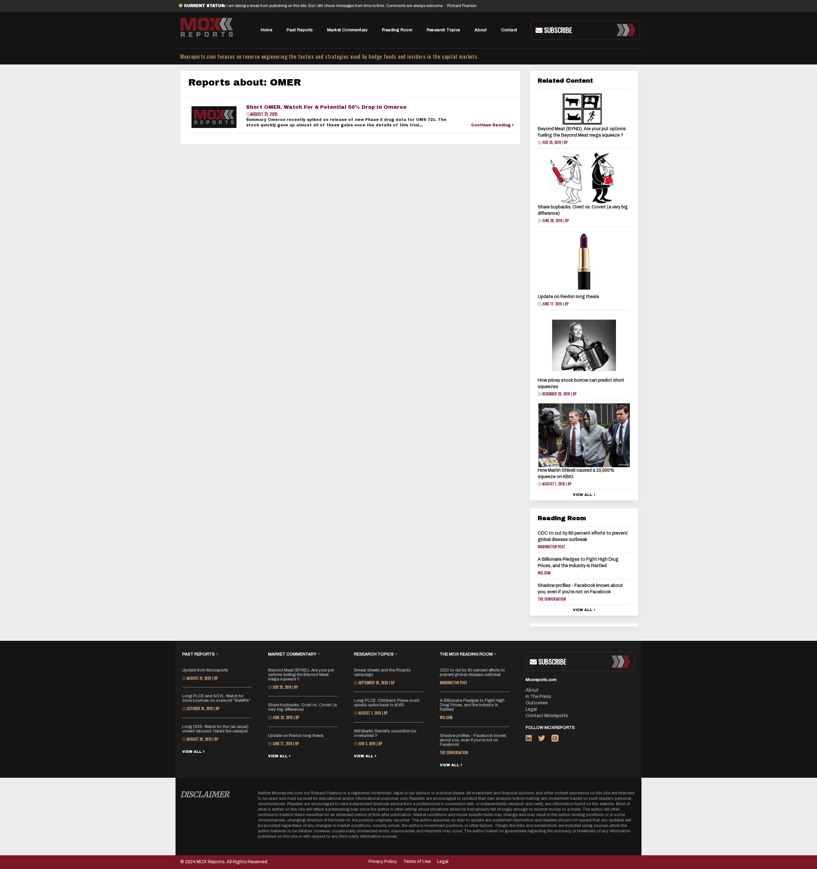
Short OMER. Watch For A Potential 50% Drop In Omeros (326, 107)
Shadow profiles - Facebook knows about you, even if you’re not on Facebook (473, 740)
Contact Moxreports (547, 715)
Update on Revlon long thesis (568, 296)
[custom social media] (554, 739)
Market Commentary (347, 30)
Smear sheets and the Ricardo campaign (382, 672)
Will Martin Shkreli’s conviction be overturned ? (385, 733)
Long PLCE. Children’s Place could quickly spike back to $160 (386, 702)
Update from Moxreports (205, 670)
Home (267, 30)
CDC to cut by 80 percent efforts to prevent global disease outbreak (472, 672)
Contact (509, 30)
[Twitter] (544, 739)
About (481, 30)
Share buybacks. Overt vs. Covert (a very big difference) (302, 707)
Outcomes (537, 702)
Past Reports (300, 30)
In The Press (538, 696)
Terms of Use (417, 861)
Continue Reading (491, 125)
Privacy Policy (383, 861)
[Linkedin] (532, 739)
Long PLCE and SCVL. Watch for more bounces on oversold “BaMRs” (216, 698)
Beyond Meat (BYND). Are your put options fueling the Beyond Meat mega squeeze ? (301, 674)
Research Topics (444, 30)
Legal (531, 709)
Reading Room (397, 30)
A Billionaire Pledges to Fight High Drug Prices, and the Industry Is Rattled (472, 705)
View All (583, 495)
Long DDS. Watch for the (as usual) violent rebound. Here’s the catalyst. (215, 728)
